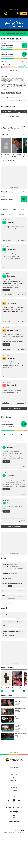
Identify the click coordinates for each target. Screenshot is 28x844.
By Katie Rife (5, 267)
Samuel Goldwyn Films (12, 33)
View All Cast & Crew (8, 160)
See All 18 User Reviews (14, 526)
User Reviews (6, 417)
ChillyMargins (10, 475)
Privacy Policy (14, 780)
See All (25, 134)
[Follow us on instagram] (14, 801)
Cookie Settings (14, 790)
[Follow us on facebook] (8, 801)
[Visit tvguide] (14, 817)
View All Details (7, 603)
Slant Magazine (10, 385)
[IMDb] (22, 830)
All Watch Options (14, 116)
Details (4, 558)
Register (23, 13)
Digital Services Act (14, 784)
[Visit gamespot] (14, 812)
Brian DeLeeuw (11, 100)
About (14, 771)
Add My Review (14, 70)
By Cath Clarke (6, 321)
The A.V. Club (9, 249)
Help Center (14, 774)
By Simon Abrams (6, 349)
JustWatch (24, 120)
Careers (14, 777)
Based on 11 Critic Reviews (7, 47)
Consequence (9, 276)
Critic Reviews (7, 192)
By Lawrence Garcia (7, 376)
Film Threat (8, 222)
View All (24, 192)
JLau (7, 503)
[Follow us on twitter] (19, 801)
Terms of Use (14, 787)
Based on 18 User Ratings (7, 56)
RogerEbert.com (10, 331)
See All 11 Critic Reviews (14, 408)
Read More (6, 461)
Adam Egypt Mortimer (13, 97)
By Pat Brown (5, 403)
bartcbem (8, 448)
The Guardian (9, 304)
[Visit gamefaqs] (14, 822)
